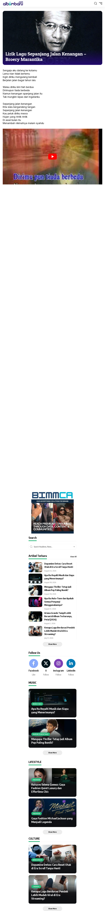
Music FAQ (37, 704)
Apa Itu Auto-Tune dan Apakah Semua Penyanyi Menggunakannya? (59, 601)
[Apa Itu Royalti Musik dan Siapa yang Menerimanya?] (35, 579)
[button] (96, 3)
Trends (36, 886)
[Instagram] (58, 667)
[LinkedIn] (70, 667)
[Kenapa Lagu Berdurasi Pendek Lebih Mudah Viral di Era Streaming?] (35, 631)
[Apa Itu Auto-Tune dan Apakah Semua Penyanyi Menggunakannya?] (35, 602)
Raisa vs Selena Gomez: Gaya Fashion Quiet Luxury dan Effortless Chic (48, 788)
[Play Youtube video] (52, 156)
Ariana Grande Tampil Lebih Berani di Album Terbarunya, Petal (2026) (58, 616)
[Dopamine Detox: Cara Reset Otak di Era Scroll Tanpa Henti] (35, 567)
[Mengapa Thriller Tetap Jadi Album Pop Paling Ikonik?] (35, 590)
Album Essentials (40, 734)
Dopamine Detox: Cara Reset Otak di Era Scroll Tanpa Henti (51, 866)
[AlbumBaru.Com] (13, 3)
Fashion (36, 780)
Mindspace (37, 860)
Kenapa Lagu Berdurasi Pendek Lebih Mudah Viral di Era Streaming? (59, 631)
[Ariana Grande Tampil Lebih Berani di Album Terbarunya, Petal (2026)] (35, 616)
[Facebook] (34, 667)
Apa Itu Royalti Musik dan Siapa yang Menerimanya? (49, 710)
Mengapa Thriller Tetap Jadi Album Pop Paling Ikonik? (51, 740)
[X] (45, 667)
